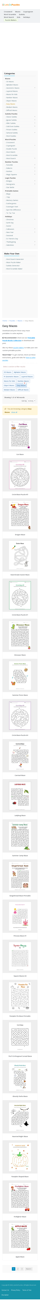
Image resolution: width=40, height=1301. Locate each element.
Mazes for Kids (11, 94)
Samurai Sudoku (12, 133)
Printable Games (11, 191)
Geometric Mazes (12, 88)
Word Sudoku (11, 136)
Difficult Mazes (11, 110)
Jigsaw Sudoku (11, 120)
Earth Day (10, 223)
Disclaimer (5, 1295)
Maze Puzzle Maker (13, 262)
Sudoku (22, 14)
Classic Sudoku (11, 117)
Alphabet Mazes (12, 85)
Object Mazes (11, 101)
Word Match (10, 152)
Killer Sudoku (11, 123)
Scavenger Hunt (12, 207)
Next (28, 1269)
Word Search (9, 17)
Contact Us (5, 1290)
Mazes (17, 12)
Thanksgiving (11, 242)
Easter (8, 226)
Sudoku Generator (13, 265)
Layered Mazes (12, 91)
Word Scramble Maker (14, 269)
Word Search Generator (15, 259)
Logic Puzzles (10, 178)
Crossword (8, 12)
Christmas (10, 219)
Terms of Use (26, 1290)
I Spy (8, 197)
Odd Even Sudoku (12, 126)
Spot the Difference (13, 210)
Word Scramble (10, 14)
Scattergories (11, 203)
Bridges (9, 181)
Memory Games (12, 200)
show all (14, 412)
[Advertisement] (20, 46)
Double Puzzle (11, 149)
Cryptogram (28, 12)
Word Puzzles (10, 139)
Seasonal (9, 235)
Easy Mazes (10, 104)
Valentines (10, 245)
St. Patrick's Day (12, 239)
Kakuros (9, 168)
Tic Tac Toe (10, 213)
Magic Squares (11, 174)
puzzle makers (18, 348)
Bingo (8, 194)
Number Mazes (12, 97)
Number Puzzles (11, 162)
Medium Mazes (11, 107)
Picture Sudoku (11, 129)
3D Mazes (10, 81)
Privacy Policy (15, 1290)
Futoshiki (9, 165)
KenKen (9, 171)
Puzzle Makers (11, 20)
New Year (10, 232)
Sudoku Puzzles (11, 114)
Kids (18, 17)
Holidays (26, 17)
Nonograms (10, 184)
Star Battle (10, 187)
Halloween (10, 229)
